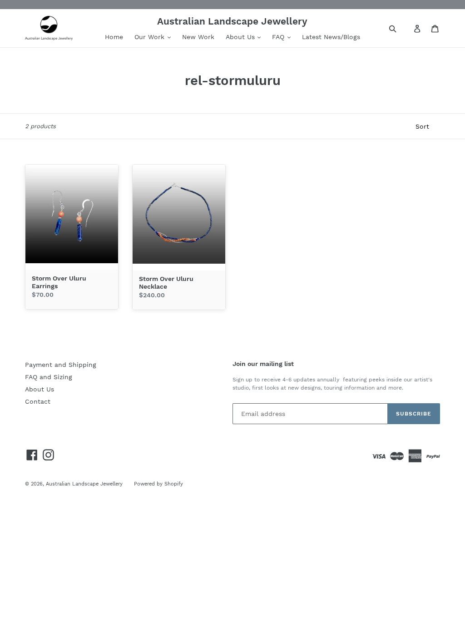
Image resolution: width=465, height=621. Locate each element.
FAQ (279, 36)
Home (114, 36)
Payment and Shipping (60, 364)
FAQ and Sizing (48, 377)
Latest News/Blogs (331, 36)
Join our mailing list (263, 363)
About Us (241, 36)
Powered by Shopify (158, 484)
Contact (37, 401)
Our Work (150, 36)
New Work (198, 36)
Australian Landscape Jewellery (84, 484)
